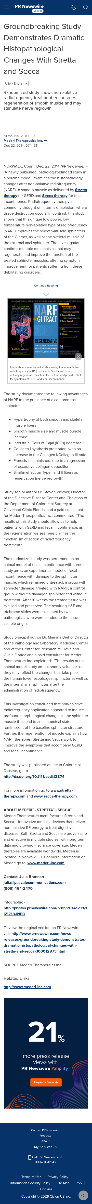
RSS (79, 1183)
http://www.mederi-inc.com (27, 987)
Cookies (46, 1189)
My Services (43, 1147)
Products (45, 1135)
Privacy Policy (58, 1176)
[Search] (85, 7)
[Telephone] (73, 7)
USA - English (15, 83)
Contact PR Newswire (45, 1130)
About (45, 1141)
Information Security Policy (30, 1183)
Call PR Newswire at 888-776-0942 (46, 1160)
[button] (46, 328)
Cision (54, 1196)
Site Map (62, 1183)
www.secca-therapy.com (55, 796)
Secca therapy (54, 195)
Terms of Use (31, 1176)
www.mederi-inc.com (46, 863)
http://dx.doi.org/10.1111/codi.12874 (34, 776)
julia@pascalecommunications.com (35, 882)
